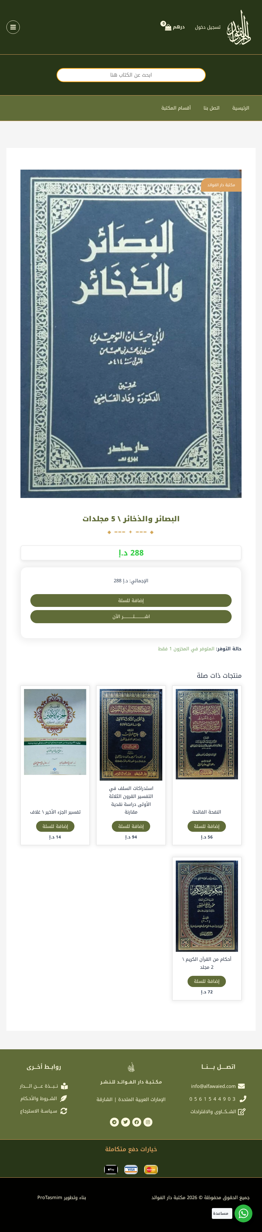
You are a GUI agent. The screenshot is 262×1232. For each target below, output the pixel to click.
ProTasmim (61, 1197)
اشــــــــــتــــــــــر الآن (131, 616)
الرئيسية (240, 107)
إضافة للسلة (131, 600)
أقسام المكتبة (176, 107)
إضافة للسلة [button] (207, 826)
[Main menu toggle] (13, 27)
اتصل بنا (212, 107)
